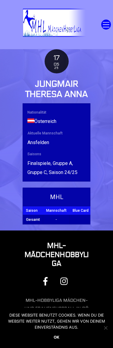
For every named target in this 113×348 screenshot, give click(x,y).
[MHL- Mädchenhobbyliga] (55, 36)
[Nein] (105, 328)
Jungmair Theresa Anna (56, 89)
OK (56, 337)
